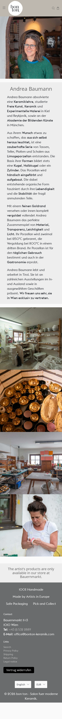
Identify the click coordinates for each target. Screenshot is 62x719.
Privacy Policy (10, 650)
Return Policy (10, 657)
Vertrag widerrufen (18, 670)
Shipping (8, 654)
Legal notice (10, 661)
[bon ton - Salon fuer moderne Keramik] (28, 8)
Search (7, 647)
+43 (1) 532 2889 (20, 629)
